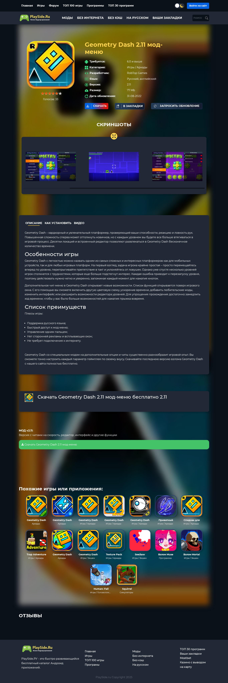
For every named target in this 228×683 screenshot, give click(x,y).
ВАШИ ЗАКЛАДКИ (167, 18)
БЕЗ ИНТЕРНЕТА (90, 18)
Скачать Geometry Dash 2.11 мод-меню (50, 444)
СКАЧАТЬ (100, 105)
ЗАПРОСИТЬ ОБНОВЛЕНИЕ (179, 105)
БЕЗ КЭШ (115, 18)
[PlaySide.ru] (35, 18)
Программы (95, 5)
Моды (136, 651)
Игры (41, 5)
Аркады (142, 67)
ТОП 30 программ (121, 5)
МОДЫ (67, 18)
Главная (27, 5)
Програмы (92, 664)
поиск (198, 17)
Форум (54, 5)
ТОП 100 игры (73, 5)
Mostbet (185, 658)
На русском (140, 664)
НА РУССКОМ (137, 18)
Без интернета (142, 655)
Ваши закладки (191, 653)
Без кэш (138, 660)
